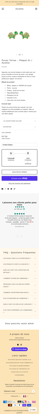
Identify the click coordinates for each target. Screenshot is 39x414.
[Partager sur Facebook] (2, 189)
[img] (19, 207)
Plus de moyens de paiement (19, 183)
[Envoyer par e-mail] (11, 189)
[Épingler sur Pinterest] (8, 189)
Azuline (4, 66)
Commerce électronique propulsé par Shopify (19, 412)
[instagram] (21, 345)
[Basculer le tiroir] (3, 9)
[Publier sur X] (5, 189)
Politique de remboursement (19, 365)
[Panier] (36, 9)
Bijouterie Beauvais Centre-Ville (19, 359)
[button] (14, 189)
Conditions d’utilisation (19, 372)
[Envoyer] (33, 391)
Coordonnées (19, 375)
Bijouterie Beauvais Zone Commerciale (19, 362)
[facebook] (18, 345)
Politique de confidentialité (19, 368)
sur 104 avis (18, 209)
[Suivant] (22, 54)
